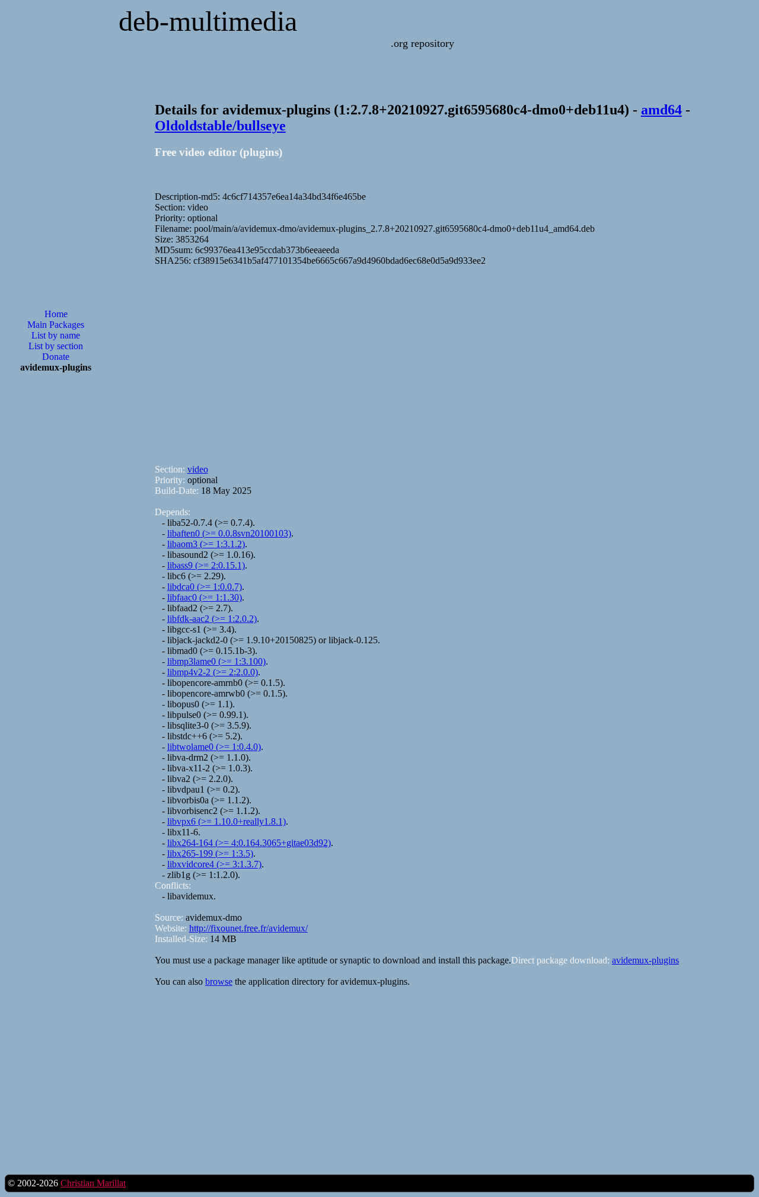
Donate (55, 357)
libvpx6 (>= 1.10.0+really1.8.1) (226, 821)
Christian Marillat (93, 1183)
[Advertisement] (55, 572)
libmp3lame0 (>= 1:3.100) (216, 661)
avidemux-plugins (645, 960)
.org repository (422, 43)
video (197, 469)
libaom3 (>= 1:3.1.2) (206, 544)
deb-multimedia (208, 21)
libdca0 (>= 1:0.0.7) (204, 587)
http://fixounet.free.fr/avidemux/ (248, 928)
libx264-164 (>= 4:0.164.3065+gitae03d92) (249, 843)
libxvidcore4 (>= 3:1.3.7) (214, 864)
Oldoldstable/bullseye (220, 125)
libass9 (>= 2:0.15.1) (206, 565)
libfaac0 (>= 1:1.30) (204, 597)
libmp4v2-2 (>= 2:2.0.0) (212, 672)
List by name (55, 335)
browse (218, 981)
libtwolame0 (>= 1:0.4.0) (214, 747)
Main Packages (55, 325)
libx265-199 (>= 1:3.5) (210, 853)
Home (56, 314)
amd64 (661, 109)
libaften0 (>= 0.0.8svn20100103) (229, 533)
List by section (55, 346)
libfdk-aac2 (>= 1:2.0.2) (212, 619)
